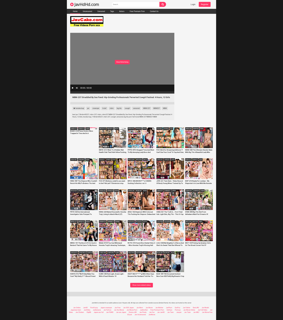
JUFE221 (167, 159)
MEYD (116, 128)
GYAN (202, 190)
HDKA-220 (102, 190)
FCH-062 (159, 128)
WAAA (117, 221)
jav (88, 108)
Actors (121, 11)
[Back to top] (276, 313)
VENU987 (81, 159)
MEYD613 (110, 128)
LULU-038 (160, 221)
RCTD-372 (131, 221)
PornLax (178, 310)
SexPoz (177, 308)
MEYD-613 (102, 128)
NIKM (201, 128)
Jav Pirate (142, 312)
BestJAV (196, 308)
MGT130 (195, 221)
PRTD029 (81, 190)
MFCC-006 (131, 159)
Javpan (179, 312)
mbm (112, 108)
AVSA (144, 190)
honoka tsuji (79, 108)
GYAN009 (196, 190)
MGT (200, 221)
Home (75, 11)
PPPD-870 (131, 128)
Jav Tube (187, 312)
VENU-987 (74, 159)
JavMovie (151, 314)
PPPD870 (138, 128)
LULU (173, 221)
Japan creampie (106, 308)
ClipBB (89, 312)
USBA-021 (160, 190)
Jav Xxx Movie (119, 310)
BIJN (172, 252)
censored (136, 108)
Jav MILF (196, 312)
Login (193, 4)
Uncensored (87, 11)
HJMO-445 (102, 252)
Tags (112, 11)
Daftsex (169, 310)
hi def (104, 108)
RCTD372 (139, 221)
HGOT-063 (131, 252)
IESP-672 (188, 159)
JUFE (173, 159)
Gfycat (129, 314)
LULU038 (167, 221)
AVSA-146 (131, 190)
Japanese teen (76, 310)
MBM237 (156, 108)
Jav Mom (139, 308)
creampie (96, 108)
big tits (119, 108)
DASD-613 (74, 128)
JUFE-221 (160, 159)
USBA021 (167, 190)
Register (204, 4)
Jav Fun (152, 312)
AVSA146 (139, 190)
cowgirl (127, 108)
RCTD (145, 221)
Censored (101, 11)
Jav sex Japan (121, 312)
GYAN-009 (189, 190)
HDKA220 (110, 190)
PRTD (87, 190)
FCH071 (108, 159)
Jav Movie (149, 308)
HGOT (145, 252)
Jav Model (205, 308)
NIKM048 (196, 128)
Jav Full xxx (107, 310)
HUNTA (90, 252)
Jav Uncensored (140, 314)
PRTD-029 (74, 190)
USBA (174, 190)
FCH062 (166, 128)
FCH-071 (102, 159)
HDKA (116, 190)
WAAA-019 (102, 221)
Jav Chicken (80, 312)
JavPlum (169, 308)
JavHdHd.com (86, 4)
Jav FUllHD (109, 312)
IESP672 (195, 159)
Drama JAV (133, 312)
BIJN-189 (160, 252)
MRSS (88, 221)
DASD (87, 128)
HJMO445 (111, 252)
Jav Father (186, 308)
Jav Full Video (202, 310)
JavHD (85, 308)
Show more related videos (141, 285)
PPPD (144, 128)
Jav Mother (159, 308)
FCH (171, 128)
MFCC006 (139, 159)
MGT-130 (188, 221)
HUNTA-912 (74, 252)
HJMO (117, 252)
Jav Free (117, 308)
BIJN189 (166, 252)
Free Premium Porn (137, 11)
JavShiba (87, 310)
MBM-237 (146, 108)
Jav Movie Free (207, 312)
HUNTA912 (82, 252)
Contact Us (154, 11)
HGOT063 (139, 252)
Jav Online (76, 308)
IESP (200, 159)
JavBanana (97, 310)
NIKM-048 (188, 128)
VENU (87, 159)
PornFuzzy (94, 308)
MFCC (145, 159)
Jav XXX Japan (128, 308)
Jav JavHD (161, 312)
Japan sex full (98, 312)
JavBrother (144, 310)
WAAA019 (111, 221)
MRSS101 (81, 221)
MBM (165, 108)
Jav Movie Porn (132, 310)
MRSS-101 (74, 221)
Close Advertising (122, 62)
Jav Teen (170, 312)
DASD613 (81, 128)
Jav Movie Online (189, 310)
